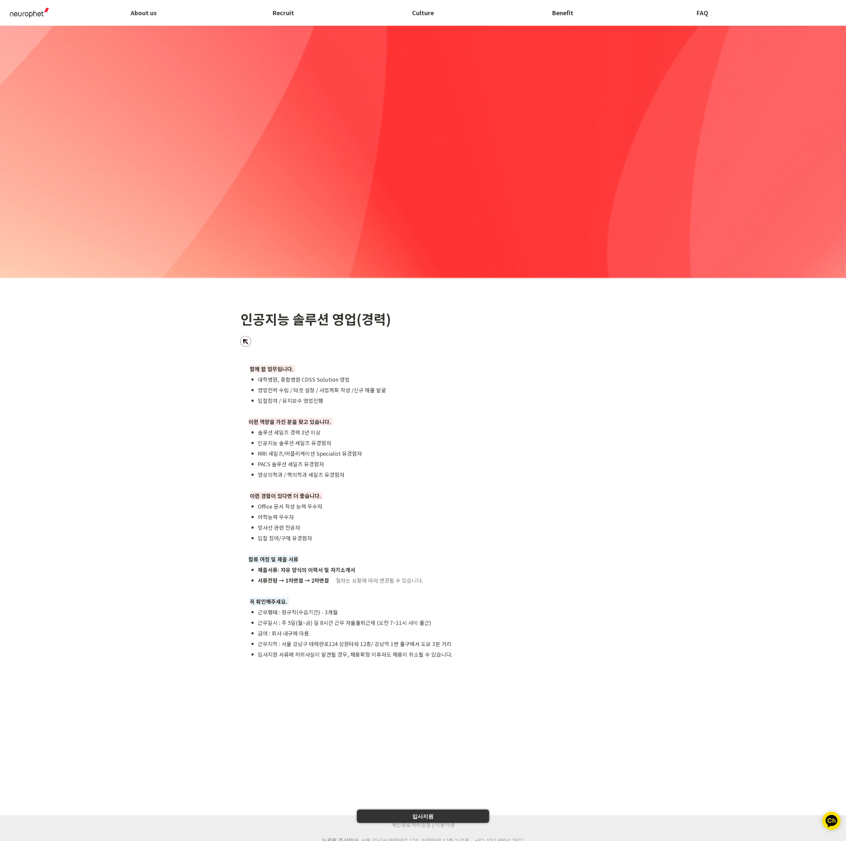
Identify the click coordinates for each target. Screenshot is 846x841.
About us (144, 12)
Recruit (283, 12)
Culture (423, 12)
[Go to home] (27, 12)
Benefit (562, 12)
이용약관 (445, 824)
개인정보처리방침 (411, 824)
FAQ (702, 12)
